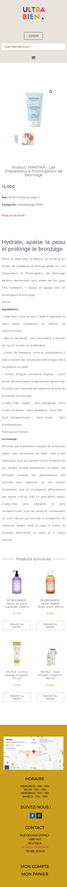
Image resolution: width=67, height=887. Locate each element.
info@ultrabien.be (35, 847)
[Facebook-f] (32, 816)
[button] (51, 92)
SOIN (39, 204)
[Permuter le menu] (33, 57)
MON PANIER (34, 874)
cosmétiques (26, 204)
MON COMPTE (35, 866)
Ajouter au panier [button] (17, 625)
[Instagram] (39, 816)
